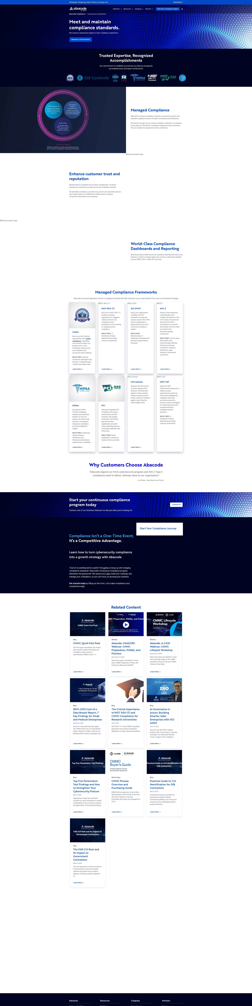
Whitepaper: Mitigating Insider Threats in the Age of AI (88, 2)
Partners (148, 9)
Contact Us (176, 504)
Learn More (77, 369)
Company (138, 9)
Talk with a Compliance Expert (167, 9)
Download (177, 2)
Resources (127, 9)
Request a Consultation (80, 39)
